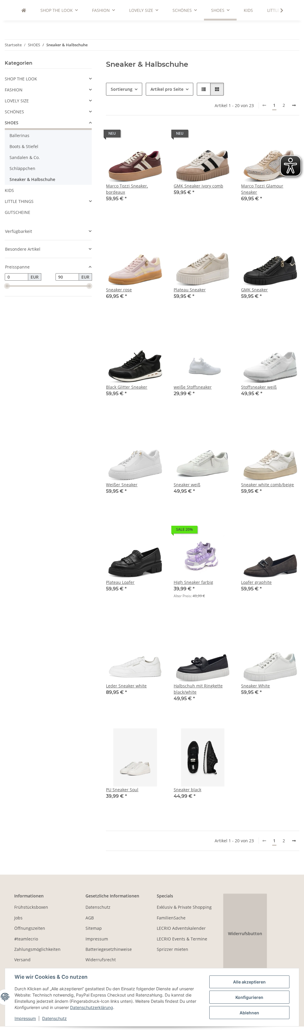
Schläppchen (22, 168)
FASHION (14, 90)
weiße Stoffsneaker (193, 387)
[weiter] (294, 105)
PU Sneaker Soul (122, 789)
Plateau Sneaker (190, 290)
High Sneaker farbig (193, 582)
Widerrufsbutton (245, 933)
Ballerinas (19, 135)
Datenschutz (54, 1018)
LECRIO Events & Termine (182, 939)
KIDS (9, 190)
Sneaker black (187, 789)
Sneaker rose (119, 290)
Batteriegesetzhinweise (109, 949)
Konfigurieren (249, 997)
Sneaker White (255, 686)
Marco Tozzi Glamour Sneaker (262, 189)
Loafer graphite (256, 582)
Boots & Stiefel (24, 146)
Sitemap (94, 928)
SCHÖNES (14, 112)
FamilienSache (171, 918)
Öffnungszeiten (29, 928)
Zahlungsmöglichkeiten (37, 949)
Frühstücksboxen (31, 907)
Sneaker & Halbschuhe (32, 179)
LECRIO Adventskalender (181, 928)
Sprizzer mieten (172, 949)
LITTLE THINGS (19, 201)
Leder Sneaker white (126, 686)
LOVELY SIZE (17, 101)
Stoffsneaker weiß (259, 387)
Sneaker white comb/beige (267, 484)
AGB (90, 918)
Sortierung (121, 89)
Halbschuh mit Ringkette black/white (198, 689)
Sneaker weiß (187, 484)
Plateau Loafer (120, 582)
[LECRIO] (23, 10)
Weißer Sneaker (121, 484)
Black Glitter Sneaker (126, 387)
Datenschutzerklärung (91, 1007)
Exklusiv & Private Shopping (184, 907)
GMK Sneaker (254, 290)
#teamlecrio (26, 939)
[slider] (7, 286)
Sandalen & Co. (25, 157)
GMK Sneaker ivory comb (198, 186)
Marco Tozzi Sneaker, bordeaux (127, 189)
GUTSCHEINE (17, 212)
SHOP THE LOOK (21, 79)
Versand (22, 959)
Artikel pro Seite (167, 89)
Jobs (18, 918)
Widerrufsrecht (101, 959)
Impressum (25, 1018)
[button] (278, 10)
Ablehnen (249, 1012)
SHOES (11, 122)
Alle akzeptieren (249, 981)
